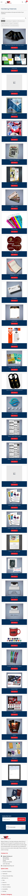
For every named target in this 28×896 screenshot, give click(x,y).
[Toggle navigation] (2, 2)
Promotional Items (14, 25)
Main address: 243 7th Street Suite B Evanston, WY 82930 (7, 859)
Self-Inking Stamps (5, 25)
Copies (10, 23)
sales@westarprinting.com (8, 865)
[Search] (22, 2)
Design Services (5, 23)
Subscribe (21, 819)
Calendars (16, 23)
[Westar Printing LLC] (7, 2)
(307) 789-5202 (6, 863)
